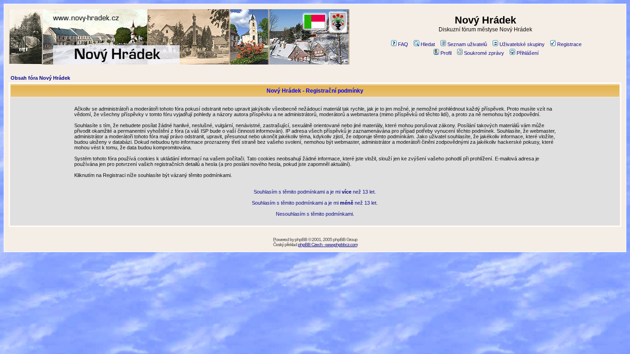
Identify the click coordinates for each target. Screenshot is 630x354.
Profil (446, 53)
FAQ (403, 44)
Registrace (569, 44)
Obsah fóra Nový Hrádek (40, 78)
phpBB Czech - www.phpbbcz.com (327, 244)
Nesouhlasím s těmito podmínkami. (315, 214)
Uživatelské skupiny (522, 44)
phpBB (301, 239)
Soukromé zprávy (484, 53)
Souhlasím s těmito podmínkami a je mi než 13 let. (315, 192)
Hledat (428, 44)
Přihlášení (528, 53)
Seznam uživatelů (467, 44)
